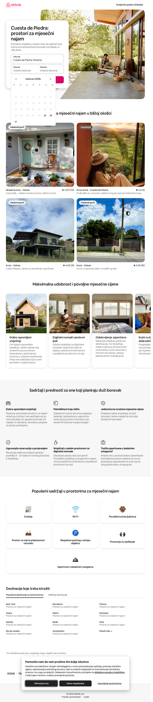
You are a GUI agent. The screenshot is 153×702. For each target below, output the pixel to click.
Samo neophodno (75, 683)
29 (45, 115)
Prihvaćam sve (41, 683)
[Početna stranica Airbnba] (13, 4)
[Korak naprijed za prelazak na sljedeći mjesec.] (50, 79)
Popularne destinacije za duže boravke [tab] (24, 595)
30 (51, 115)
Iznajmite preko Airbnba (129, 4)
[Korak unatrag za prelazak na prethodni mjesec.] (16, 79)
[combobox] (37, 60)
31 (16, 121)
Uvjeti (86, 697)
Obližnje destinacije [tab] (57, 595)
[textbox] (24, 70)
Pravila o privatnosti (71, 697)
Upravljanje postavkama (109, 683)
